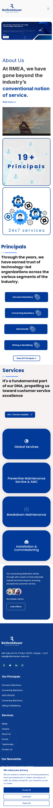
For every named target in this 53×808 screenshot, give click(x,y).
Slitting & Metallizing (11, 705)
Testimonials (7, 744)
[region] (26, 787)
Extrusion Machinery (11, 685)
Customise (26, 797)
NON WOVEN (8, 695)
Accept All (26, 790)
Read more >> (9, 102)
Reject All (27, 803)
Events (5, 739)
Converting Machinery (12, 690)
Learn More (15, 606)
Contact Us (7, 749)
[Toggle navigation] (48, 8)
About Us (6, 734)
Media (4, 724)
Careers (5, 729)
